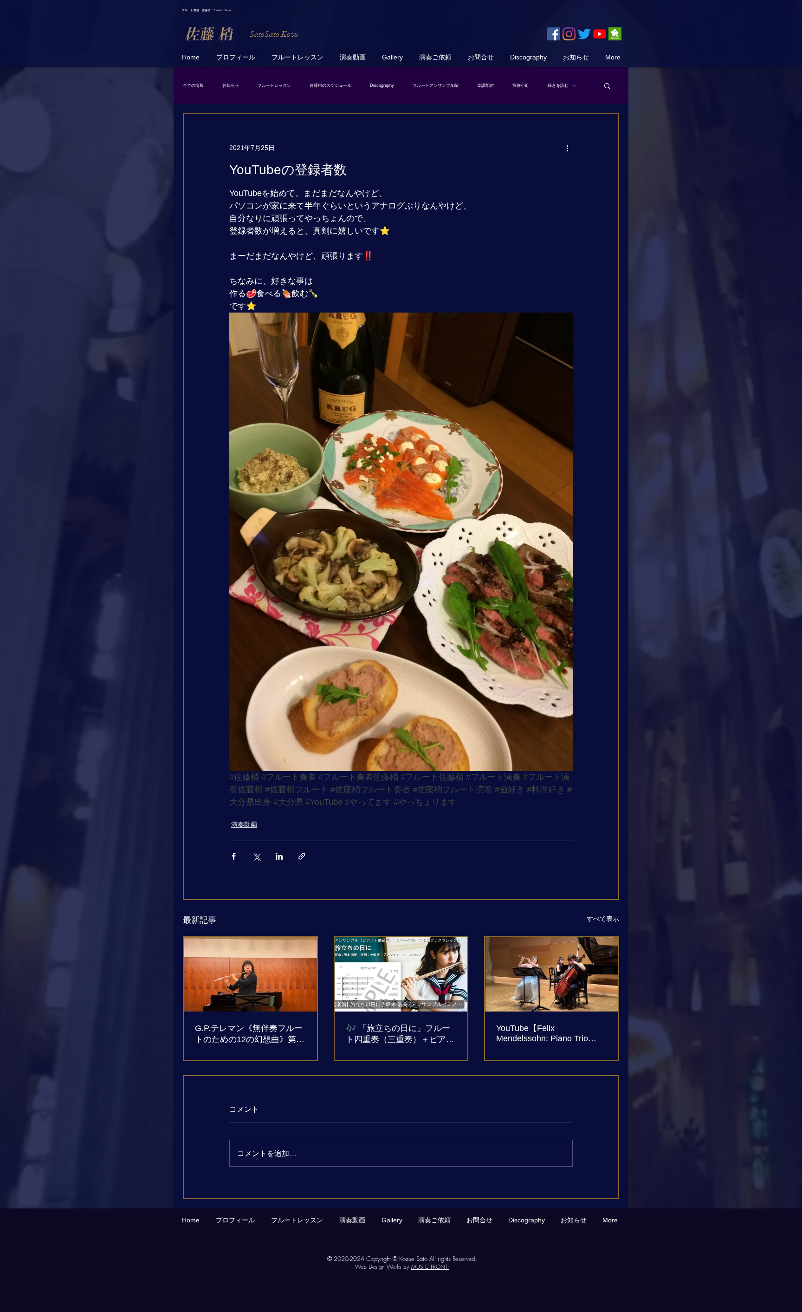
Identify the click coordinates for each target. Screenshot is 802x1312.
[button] (607, 85)
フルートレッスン (274, 85)
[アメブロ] (614, 33)
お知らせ (230, 85)
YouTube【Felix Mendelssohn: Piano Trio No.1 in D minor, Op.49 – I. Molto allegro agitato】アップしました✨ (550, 1034)
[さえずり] (584, 33)
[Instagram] (569, 33)
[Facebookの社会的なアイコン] (553, 33)
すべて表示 (603, 918)
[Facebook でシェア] (233, 856)
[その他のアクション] (567, 147)
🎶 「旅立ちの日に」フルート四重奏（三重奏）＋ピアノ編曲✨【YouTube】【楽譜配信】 (400, 1034)
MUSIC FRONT (430, 1267)
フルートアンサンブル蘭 (436, 85)
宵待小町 (520, 85)
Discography (382, 85)
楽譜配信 (485, 85)
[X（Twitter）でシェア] (256, 856)
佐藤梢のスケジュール (330, 85)
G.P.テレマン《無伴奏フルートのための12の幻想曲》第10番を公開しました (250, 1034)
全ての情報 (193, 85)
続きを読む (558, 85)
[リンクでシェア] (302, 856)
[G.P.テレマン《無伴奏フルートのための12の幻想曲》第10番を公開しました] (250, 974)
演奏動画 (244, 824)
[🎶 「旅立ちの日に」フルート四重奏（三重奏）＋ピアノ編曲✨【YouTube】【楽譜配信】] (401, 974)
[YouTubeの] (599, 33)
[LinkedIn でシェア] (279, 856)
